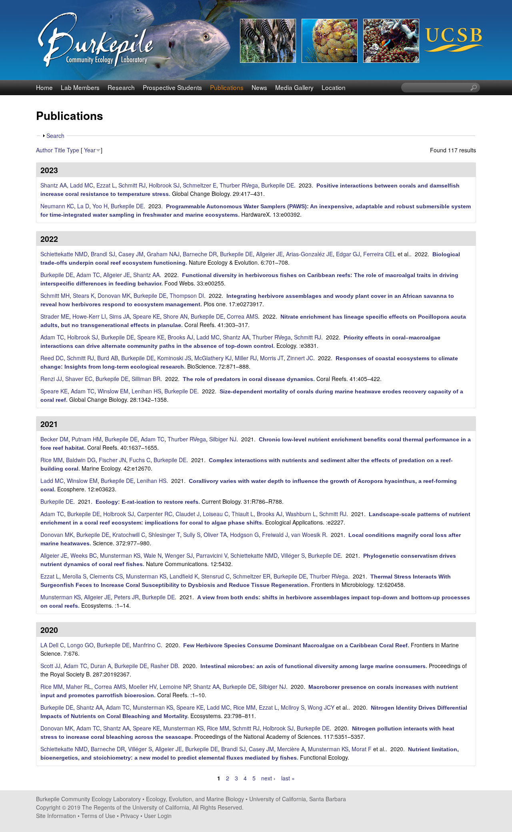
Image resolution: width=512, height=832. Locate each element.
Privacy (129, 816)
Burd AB (107, 358)
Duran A (100, 666)
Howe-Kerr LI (89, 316)
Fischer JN (112, 460)
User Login (158, 816)
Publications (227, 87)
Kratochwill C (128, 535)
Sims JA (119, 316)
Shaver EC (78, 379)
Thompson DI (187, 295)
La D (83, 206)
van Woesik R (308, 535)
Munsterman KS (120, 555)
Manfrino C (147, 645)
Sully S (191, 535)
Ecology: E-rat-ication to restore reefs (147, 502)
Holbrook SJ (164, 185)
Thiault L (243, 514)
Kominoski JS (174, 358)
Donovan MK (114, 295)
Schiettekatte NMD (64, 254)
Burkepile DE (277, 185)
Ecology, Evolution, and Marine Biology (195, 799)
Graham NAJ (163, 254)
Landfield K (184, 576)
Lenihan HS (146, 391)
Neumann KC (57, 206)
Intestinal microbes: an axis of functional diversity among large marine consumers (313, 666)
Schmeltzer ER (251, 576)
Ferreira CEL (379, 254)
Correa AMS (242, 316)
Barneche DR (200, 254)
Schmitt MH (55, 295)
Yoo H (100, 206)
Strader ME (54, 316)
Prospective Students (172, 87)
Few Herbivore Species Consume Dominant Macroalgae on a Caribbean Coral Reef (295, 645)
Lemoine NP (175, 686)
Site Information (56, 816)
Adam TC (88, 275)
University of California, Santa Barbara (297, 799)
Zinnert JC (300, 358)
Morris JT (272, 358)
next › (268, 778)
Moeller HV (142, 686)
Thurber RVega (239, 185)
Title (59, 150)
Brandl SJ (103, 254)
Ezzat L (105, 185)
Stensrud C (215, 576)
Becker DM (54, 439)
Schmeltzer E (199, 185)
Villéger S (293, 555)
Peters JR (126, 597)
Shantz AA (53, 185)
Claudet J (188, 514)
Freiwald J (275, 535)
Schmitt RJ (132, 185)
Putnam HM (87, 439)
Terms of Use (98, 816)
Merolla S (74, 576)
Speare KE (146, 316)
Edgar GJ (348, 254)
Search (55, 136)
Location (334, 87)
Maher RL (78, 686)
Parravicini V (211, 555)
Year (90, 150)
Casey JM (131, 254)
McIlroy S (292, 707)
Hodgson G (244, 535)
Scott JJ (50, 666)
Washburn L (301, 514)
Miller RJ (246, 358)
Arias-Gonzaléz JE (309, 254)
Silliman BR (146, 379)
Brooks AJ (180, 337)
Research (121, 87)
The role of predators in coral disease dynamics (248, 379)
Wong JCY (321, 707)
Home (44, 87)
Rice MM (51, 460)
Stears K (83, 295)
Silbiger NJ (222, 439)
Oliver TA (215, 535)
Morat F (362, 749)
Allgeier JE (269, 254)
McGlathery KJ (213, 358)
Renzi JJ (51, 379)
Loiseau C (215, 514)
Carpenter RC (154, 514)
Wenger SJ (179, 555)
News (259, 87)
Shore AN (175, 316)
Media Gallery (294, 87)
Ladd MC (81, 185)
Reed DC (52, 358)
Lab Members (80, 87)
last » (288, 778)
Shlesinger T (164, 535)
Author (44, 150)
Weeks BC (83, 555)
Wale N (153, 555)
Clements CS (106, 576)
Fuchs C (139, 460)
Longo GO (80, 645)
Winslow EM (113, 391)
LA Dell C (52, 645)
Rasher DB (164, 666)
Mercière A (291, 749)
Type (73, 150)
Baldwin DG (81, 460)
